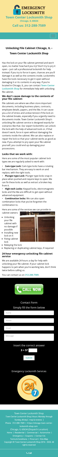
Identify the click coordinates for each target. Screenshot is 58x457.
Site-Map (44, 439)
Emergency (18, 436)
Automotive (45, 433)
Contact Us (40, 436)
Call (30, 453)
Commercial (32, 433)
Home (9, 433)
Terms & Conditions (18, 439)
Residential (19, 433)
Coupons (29, 436)
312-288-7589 (35, 25)
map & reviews (35, 420)
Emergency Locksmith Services (29, 371)
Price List (34, 439)
